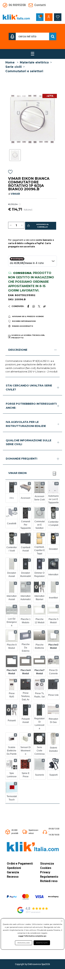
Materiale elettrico (34, 62)
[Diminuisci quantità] (10, 225)
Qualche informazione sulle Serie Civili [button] (28, 442)
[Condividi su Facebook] (28, 306)
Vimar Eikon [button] (17, 473)
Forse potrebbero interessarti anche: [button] (31, 405)
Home (10, 62)
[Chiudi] (54, 473)
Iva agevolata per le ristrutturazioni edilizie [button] (26, 424)
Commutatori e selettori (24, 71)
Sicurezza (47, 863)
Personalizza (23, 943)
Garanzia (13, 872)
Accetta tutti (42, 943)
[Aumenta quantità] (22, 225)
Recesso (13, 876)
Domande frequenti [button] (21, 458)
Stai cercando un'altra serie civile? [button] (29, 387)
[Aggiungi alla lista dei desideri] (10, 172)
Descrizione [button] (17, 349)
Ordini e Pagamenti (20, 863)
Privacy (45, 872)
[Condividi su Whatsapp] (33, 306)
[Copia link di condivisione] (44, 306)
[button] (12, 36)
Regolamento (49, 876)
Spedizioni (14, 868)
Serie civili (13, 67)
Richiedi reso (49, 881)
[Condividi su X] (39, 306)
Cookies (45, 868)
